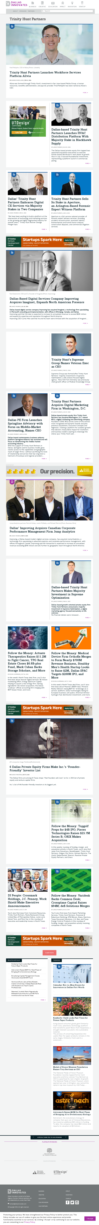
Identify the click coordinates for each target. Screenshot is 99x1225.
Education (52, 7)
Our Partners (43, 1206)
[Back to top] (91, 1211)
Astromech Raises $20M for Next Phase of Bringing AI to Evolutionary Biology (26, 971)
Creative (42, 7)
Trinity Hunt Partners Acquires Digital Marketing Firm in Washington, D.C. (69, 405)
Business (32, 7)
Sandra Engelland (17, 80)
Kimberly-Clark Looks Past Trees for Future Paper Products (24, 965)
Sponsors (22, 11)
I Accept (90, 1219)
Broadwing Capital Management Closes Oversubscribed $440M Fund (25, 977)
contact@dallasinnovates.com (18, 1204)
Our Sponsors (43, 1202)
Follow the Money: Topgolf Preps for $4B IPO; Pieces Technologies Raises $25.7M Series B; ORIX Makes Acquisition (70, 833)
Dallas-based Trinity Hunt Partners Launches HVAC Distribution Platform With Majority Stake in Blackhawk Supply (71, 136)
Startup (82, 7)
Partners (31, 11)
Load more (49, 953)
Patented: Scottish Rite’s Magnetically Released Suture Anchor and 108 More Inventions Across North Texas (25, 993)
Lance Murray (57, 147)
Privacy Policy (29, 1222)
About (15, 11)
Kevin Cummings (14, 674)
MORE (84, 92)
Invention (72, 7)
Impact (62, 7)
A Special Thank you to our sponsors (49, 1137)
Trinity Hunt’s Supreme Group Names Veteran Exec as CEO (70, 363)
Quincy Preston (16, 774)
